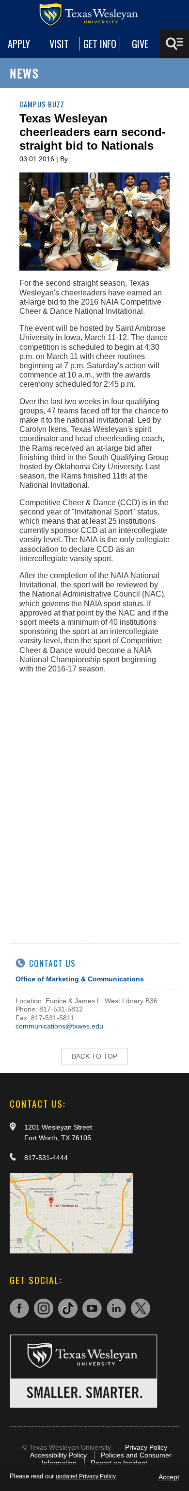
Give (140, 43)
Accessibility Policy (58, 1455)
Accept (168, 1477)
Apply (19, 43)
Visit (59, 43)
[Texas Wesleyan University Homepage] (94, 14)
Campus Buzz (41, 104)
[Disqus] (94, 802)
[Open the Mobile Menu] (174, 43)
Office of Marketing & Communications (80, 979)
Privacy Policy (146, 1447)
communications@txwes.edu (59, 1026)
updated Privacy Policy (86, 1476)
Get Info (99, 43)
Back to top (94, 1056)
